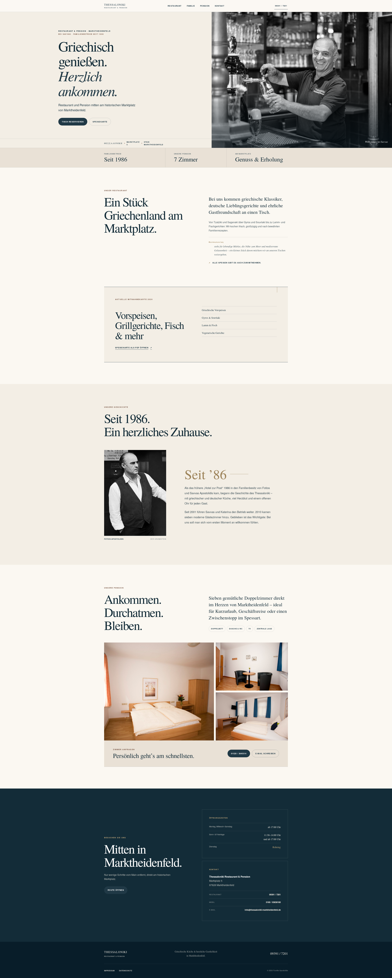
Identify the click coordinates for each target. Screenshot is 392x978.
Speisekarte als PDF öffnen (133, 347)
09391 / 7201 (281, 5)
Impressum (109, 970)
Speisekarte (100, 121)
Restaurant (175, 6)
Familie (191, 6)
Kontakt (219, 6)
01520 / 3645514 (239, 753)
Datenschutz (125, 970)
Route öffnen (116, 890)
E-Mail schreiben (265, 753)
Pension (205, 6)
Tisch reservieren (73, 121)
